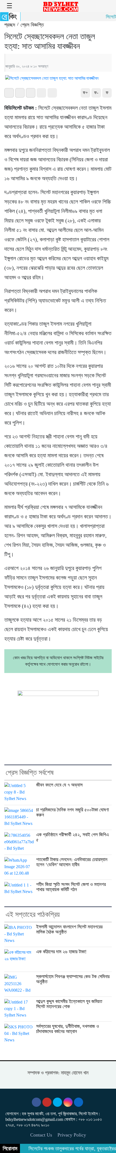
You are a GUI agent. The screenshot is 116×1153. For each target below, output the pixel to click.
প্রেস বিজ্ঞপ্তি (32, 25)
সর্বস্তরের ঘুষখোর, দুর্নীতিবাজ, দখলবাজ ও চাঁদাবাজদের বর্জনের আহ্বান (67, 1029)
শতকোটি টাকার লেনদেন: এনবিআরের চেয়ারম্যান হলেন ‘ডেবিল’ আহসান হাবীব (71, 862)
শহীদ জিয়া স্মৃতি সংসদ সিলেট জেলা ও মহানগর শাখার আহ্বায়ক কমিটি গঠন (71, 887)
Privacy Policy (71, 1135)
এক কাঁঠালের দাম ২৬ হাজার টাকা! (61, 951)
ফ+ (85, 92)
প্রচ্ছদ (9, 25)
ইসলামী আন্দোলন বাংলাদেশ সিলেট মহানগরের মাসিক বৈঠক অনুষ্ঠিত (69, 929)
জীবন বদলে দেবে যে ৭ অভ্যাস (59, 785)
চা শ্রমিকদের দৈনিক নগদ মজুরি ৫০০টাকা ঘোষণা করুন (72, 812)
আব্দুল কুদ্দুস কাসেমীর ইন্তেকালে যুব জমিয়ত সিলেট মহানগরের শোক (69, 1004)
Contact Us (41, 1135)
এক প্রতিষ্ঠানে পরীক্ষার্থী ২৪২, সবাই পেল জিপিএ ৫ (72, 837)
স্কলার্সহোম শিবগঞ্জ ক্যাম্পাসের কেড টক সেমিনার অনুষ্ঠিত (73, 979)
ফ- (96, 92)
